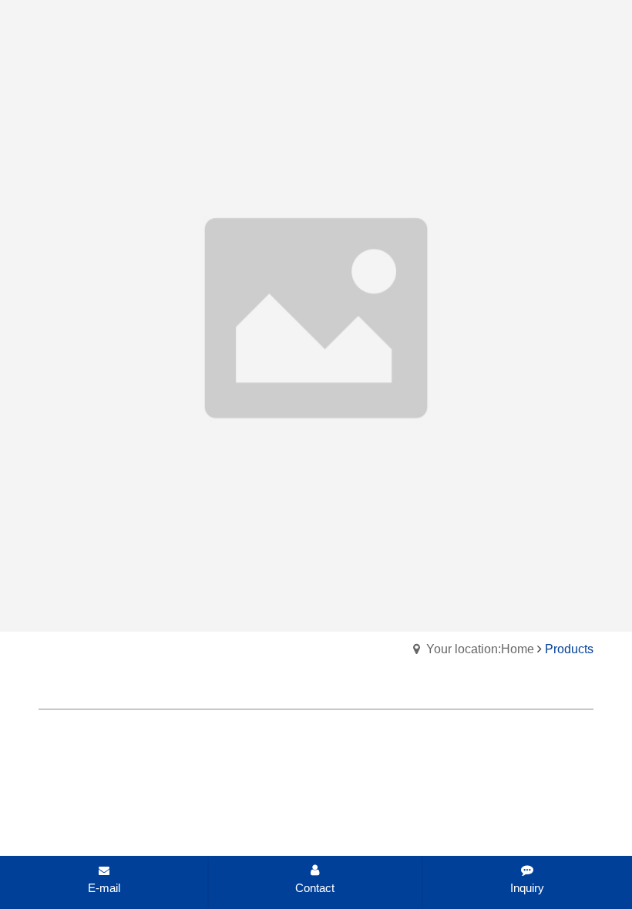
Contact (314, 887)
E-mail (104, 887)
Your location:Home (480, 649)
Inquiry (527, 887)
